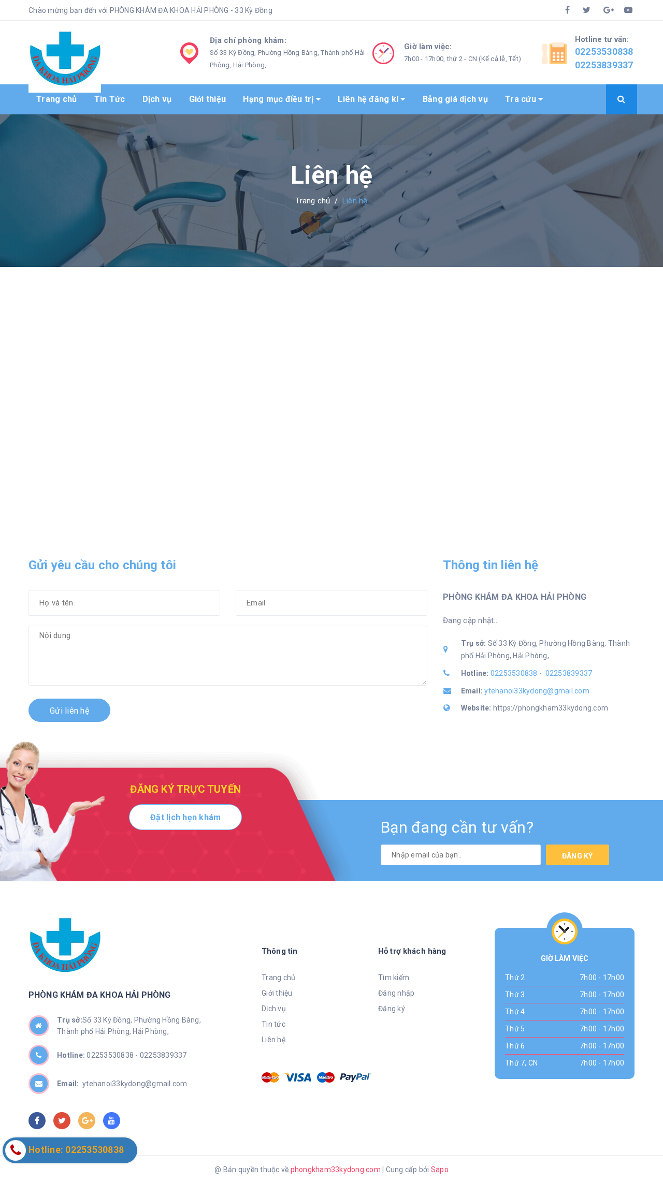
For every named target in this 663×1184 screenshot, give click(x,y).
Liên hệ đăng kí (369, 99)
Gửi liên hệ (69, 711)
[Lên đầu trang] (609, 1150)
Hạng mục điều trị (279, 99)
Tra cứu (521, 99)
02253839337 (604, 65)
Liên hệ (273, 1039)
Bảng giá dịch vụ (455, 99)
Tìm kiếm (393, 977)
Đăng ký (577, 856)
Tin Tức (109, 99)
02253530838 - (517, 673)
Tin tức (273, 1024)
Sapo (440, 1169)
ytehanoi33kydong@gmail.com (536, 691)
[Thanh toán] (270, 1077)
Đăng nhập (396, 993)
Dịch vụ (157, 99)
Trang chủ (56, 99)
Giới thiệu (207, 99)
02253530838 (604, 51)
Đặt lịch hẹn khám (185, 817)
